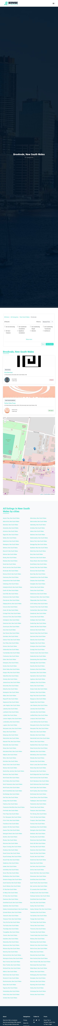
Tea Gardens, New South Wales (38, 915)
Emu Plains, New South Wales (11, 643)
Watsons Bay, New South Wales (11, 948)
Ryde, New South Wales (36, 863)
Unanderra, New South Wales (10, 938)
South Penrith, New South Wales (38, 883)
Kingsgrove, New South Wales (38, 699)
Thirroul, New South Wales (37, 925)
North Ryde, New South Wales (38, 787)
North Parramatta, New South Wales (12, 784)
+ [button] (5, 419)
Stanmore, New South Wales (10, 899)
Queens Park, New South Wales (11, 830)
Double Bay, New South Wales (38, 623)
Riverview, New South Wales (10, 843)
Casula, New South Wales (37, 590)
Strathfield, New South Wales (38, 899)
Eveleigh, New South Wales (37, 649)
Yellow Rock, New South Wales (11, 994)
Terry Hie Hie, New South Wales (11, 922)
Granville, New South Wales (37, 666)
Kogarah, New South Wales (37, 702)
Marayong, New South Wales (10, 735)
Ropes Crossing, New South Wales (12, 846)
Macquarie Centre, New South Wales (40, 725)
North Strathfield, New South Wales (12, 791)
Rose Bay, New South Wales (37, 846)
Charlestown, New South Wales (38, 593)
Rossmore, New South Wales (37, 850)
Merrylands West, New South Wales (12, 751)
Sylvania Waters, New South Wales (12, 912)
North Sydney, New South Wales (38, 791)
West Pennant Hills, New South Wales (40, 961)
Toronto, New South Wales (10, 935)
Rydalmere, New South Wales (11, 863)
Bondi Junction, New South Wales (12, 567)
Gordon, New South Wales (10, 666)
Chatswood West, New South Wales (39, 597)
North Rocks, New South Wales (11, 787)
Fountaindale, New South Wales (11, 653)
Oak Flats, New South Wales (10, 797)
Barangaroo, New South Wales (11, 544)
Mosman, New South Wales (37, 761)
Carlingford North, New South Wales (12, 587)
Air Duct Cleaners (8, 332)
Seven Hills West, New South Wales (39, 873)
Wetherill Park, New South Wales (11, 968)
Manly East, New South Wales (38, 731)
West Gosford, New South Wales (39, 958)
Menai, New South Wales (9, 748)
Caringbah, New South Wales (37, 584)
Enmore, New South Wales (10, 646)
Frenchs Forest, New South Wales (39, 653)
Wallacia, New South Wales (37, 938)
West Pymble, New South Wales (11, 965)
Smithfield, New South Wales (38, 879)
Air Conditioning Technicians (48, 328)
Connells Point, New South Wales (39, 607)
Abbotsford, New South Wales (11, 521)
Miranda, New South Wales (37, 758)
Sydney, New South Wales (37, 906)
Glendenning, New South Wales (38, 659)
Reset (43, 344)
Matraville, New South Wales (10, 745)
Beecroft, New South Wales (10, 551)
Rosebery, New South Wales (10, 850)
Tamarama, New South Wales (38, 912)
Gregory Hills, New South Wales (11, 672)
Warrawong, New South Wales (38, 942)
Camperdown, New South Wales (11, 580)
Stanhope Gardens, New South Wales (40, 896)
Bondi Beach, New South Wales (38, 564)
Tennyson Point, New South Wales (12, 919)
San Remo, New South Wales (37, 866)
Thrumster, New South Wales (38, 929)
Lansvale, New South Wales (37, 708)
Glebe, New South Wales (9, 659)
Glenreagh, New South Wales (37, 662)
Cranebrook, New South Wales (38, 613)
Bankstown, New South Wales (11, 541)
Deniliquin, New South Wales (37, 620)
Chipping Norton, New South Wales (12, 603)
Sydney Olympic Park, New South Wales (40, 909)
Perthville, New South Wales (10, 810)
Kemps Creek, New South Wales (38, 689)
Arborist (34, 331)
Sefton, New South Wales (37, 869)
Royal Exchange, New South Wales (12, 856)
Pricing (25, 1020)
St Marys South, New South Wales (39, 892)
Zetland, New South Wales (10, 998)
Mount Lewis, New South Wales (38, 764)
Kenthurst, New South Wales (37, 692)
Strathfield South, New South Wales (12, 902)
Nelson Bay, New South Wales (38, 768)
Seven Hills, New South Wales (11, 873)
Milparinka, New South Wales (37, 751)
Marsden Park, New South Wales (11, 741)
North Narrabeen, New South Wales (39, 781)
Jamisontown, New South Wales (11, 682)
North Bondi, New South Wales (11, 777)
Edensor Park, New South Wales (11, 639)
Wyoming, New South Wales (37, 984)
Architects (47, 331)
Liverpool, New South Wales (37, 718)
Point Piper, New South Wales (11, 814)
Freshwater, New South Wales (11, 656)
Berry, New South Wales (36, 554)
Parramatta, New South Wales (38, 804)
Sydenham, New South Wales (10, 906)
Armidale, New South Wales (37, 528)
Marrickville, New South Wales (11, 738)
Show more (29, 339)
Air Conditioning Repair (36, 328)
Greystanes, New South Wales (38, 672)
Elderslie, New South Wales (37, 639)
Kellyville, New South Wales (10, 689)
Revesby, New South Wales (37, 837)
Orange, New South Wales (10, 800)
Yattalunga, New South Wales (38, 991)
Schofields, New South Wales (11, 869)
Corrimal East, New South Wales (38, 610)
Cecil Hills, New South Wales (10, 593)
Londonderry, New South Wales (11, 722)
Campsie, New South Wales (37, 580)
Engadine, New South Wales (37, 643)
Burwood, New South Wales (37, 570)
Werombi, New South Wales (37, 955)
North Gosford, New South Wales (39, 777)
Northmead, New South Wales (38, 794)
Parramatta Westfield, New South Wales (13, 807)
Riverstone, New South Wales (38, 840)
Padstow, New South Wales (10, 804)
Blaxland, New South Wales (10, 561)
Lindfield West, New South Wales (39, 715)
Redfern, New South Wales (10, 837)
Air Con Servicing (10, 326)
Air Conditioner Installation (23, 328)
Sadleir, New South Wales (9, 866)
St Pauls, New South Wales (10, 896)
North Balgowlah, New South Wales (39, 774)
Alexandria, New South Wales (10, 528)
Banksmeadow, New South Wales (39, 538)
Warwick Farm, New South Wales (39, 945)
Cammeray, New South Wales (10, 577)
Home (7, 317)
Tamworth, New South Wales (10, 915)
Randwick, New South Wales (37, 833)
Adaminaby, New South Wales (38, 524)
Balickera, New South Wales (37, 534)
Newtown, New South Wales (10, 774)
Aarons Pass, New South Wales (11, 518)
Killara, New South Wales (9, 695)
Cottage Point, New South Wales (12, 613)
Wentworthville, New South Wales (12, 955)
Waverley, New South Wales (10, 952)
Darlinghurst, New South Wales (11, 620)
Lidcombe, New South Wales (37, 712)
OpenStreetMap (47, 494)
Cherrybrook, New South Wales (11, 600)
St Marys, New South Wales (10, 892)
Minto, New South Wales (9, 758)
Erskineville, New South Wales (11, 649)
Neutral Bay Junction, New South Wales (13, 771)
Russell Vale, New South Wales (11, 860)
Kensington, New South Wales (11, 692)
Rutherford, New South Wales (38, 860)
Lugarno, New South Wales (10, 725)
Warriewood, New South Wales (11, 945)
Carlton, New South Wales (37, 587)
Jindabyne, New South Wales (37, 682)
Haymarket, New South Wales (38, 676)
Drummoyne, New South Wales (11, 626)
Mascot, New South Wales (37, 741)
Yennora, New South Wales (37, 994)
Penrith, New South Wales (37, 807)
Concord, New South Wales (10, 607)
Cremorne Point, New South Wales (12, 616)
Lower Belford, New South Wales (39, 722)
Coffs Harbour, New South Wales (39, 603)
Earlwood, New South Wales (37, 630)
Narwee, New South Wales (10, 768)
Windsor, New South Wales (37, 971)
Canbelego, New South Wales (11, 584)
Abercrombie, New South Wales (38, 521)
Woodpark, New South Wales (37, 978)
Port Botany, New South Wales (38, 814)
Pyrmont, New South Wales (37, 823)
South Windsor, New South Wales (12, 886)
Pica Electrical (8, 372)
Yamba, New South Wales (37, 988)
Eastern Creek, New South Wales (39, 633)
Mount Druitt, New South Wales (11, 764)
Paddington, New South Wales (38, 800)
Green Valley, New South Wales (11, 669)
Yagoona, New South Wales (10, 988)
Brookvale (14, 374)
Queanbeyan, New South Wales (38, 827)
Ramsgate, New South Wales (38, 830)
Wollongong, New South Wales (38, 975)
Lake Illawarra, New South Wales (38, 705)
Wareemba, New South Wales (11, 942)
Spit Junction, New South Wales (38, 886)
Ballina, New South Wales (9, 538)
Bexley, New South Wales (9, 557)
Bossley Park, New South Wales (38, 567)
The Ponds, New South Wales (38, 922)
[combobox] (48, 321)
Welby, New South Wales (36, 952)
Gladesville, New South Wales (38, 656)
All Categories (14, 317)
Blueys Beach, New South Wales (38, 561)
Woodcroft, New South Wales (11, 978)
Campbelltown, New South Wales (39, 577)
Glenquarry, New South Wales (10, 662)
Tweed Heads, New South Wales (39, 935)
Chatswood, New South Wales (11, 597)
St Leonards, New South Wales (38, 889)
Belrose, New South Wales (10, 554)
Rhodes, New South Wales (10, 840)
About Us (25, 1023)
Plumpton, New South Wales (37, 810)
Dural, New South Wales (9, 630)
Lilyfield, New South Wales (10, 715)
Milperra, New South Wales (10, 754)
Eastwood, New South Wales (37, 636)
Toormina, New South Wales (37, 932)
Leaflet (41, 494)
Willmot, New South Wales (10, 971)
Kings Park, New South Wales (38, 695)
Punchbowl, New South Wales (11, 823)
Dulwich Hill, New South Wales (38, 626)
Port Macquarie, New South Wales (12, 817)
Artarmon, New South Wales (10, 531)
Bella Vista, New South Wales (38, 551)
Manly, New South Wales (9, 731)
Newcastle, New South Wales (38, 771)
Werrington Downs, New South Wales (13, 958)
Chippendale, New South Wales (38, 600)
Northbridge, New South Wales (11, 794)
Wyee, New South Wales (9, 984)
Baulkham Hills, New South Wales (39, 547)
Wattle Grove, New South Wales (38, 948)
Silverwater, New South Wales (38, 876)
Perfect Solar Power (10, 403)
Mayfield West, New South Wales (39, 745)
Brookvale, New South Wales (10, 570)
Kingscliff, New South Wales (10, 699)
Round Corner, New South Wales (11, 853)
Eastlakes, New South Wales (10, 636)
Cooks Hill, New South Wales (10, 610)
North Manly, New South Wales (11, 781)
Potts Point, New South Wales (11, 820)
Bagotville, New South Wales (10, 534)
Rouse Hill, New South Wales (37, 853)
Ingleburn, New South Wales (37, 679)
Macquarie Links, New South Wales (12, 728)
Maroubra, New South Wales (37, 735)
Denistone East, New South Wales (12, 623)
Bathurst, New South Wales (10, 547)
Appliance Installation (22, 332)
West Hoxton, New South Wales (11, 961)
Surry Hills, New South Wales (37, 902)
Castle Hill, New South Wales (10, 590)
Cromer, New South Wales (37, 616)
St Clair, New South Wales (10, 889)
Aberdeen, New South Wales (10, 524)
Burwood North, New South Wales (12, 574)
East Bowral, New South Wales (11, 633)
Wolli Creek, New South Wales (11, 975)
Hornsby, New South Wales (10, 679)
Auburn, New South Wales (37, 531)
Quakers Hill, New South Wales (11, 827)
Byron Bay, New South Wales (37, 574)
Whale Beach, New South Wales (38, 968)
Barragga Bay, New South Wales (38, 544)
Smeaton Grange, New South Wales (12, 879)
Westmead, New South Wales (38, 965)
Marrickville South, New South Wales (40, 738)
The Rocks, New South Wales (11, 925)
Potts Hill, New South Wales (37, 817)
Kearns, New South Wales (37, 685)
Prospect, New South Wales (37, 820)
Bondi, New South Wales (9, 564)
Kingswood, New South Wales (11, 702)
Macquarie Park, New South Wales (39, 728)
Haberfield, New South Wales (10, 676)
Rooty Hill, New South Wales (37, 843)
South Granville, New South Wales (12, 883)
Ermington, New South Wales (37, 646)
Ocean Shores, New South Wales (39, 797)
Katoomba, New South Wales (10, 685)
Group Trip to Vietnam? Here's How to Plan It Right (49, 1022)
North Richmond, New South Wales (39, 784)
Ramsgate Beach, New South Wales (12, 833)
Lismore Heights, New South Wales (12, 718)
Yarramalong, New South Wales (11, 991)
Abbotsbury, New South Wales (38, 518)
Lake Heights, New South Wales (11, 705)
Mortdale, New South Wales (10, 761)
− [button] (5, 421)
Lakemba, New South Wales (10, 708)
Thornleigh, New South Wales (11, 929)
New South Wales (24, 317)
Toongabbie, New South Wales (11, 932)
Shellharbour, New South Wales (11, 876)
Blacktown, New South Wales (38, 557)
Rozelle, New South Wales (37, 856)
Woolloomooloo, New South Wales (12, 981)
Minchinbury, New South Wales (38, 754)
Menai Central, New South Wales (38, 748)
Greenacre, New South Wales (38, 669)
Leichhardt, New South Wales (11, 712)
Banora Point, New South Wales (38, 541)
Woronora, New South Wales (37, 981)
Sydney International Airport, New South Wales (15, 909)
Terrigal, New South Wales (37, 919)
